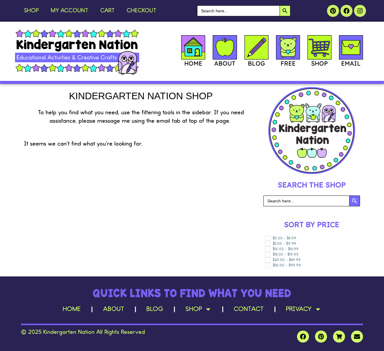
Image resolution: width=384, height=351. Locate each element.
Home (72, 309)
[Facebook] (346, 11)
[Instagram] (360, 11)
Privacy (299, 309)
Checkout (141, 11)
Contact (249, 309)
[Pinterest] (333, 11)
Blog (154, 309)
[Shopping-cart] (339, 337)
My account (69, 11)
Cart (107, 11)
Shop (31, 11)
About (113, 309)
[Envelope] (357, 337)
